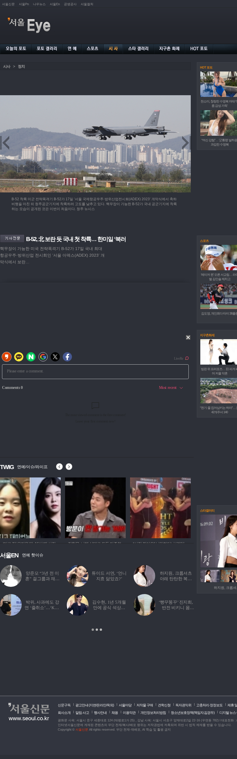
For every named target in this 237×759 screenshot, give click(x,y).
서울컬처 (87, 4)
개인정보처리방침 (153, 713)
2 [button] (97, 629)
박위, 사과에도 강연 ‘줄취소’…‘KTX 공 (42, 607)
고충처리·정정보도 (209, 705)
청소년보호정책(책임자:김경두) (192, 713)
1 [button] (93, 629)
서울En (55, 4)
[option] (30, 507)
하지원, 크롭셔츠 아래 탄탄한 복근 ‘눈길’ (176, 579)
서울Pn (24, 4)
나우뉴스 (39, 4)
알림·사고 (82, 713)
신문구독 (64, 705)
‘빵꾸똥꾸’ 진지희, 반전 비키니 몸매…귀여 (176, 607)
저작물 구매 (144, 705)
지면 (93, 705)
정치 (21, 66)
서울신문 (8, 4)
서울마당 (125, 705)
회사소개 (64, 713)
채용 (115, 713)
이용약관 (129, 713)
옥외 (110, 705)
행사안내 (100, 713)
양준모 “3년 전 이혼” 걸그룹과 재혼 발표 (42, 579)
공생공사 (70, 4)
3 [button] (101, 629)
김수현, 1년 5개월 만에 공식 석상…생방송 (109, 607)
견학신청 (164, 705)
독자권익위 (183, 705)
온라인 (101, 705)
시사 (6, 66)
